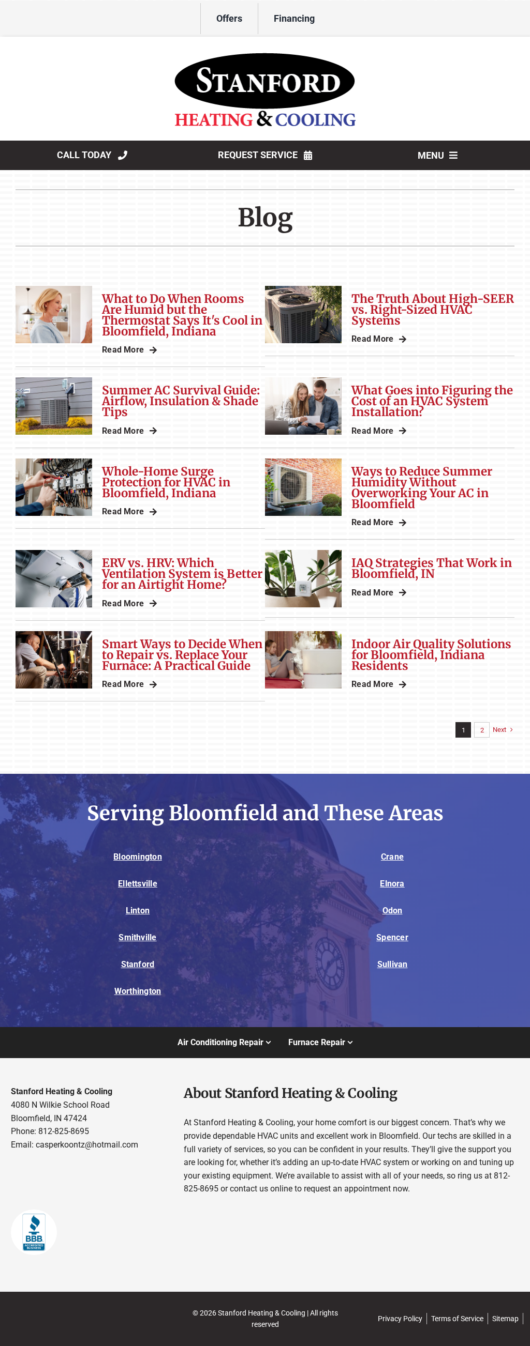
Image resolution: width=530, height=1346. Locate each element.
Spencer (392, 937)
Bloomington (137, 857)
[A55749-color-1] (265, 46)
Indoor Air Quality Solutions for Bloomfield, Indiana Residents (431, 655)
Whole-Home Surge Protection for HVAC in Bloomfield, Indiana (166, 482)
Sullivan (392, 964)
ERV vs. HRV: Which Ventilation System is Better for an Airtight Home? (182, 574)
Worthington (137, 991)
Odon (392, 910)
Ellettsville (137, 884)
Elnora (392, 884)
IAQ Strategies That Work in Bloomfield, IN (431, 568)
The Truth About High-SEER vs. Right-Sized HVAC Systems (432, 310)
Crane (392, 857)
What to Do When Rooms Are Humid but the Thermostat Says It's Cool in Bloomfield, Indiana (182, 315)
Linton (138, 910)
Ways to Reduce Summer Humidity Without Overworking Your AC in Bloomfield (421, 487)
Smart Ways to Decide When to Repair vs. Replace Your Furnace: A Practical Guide (182, 655)
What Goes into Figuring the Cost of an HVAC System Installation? (432, 401)
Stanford (138, 964)
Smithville (137, 937)
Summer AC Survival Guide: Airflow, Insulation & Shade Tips (181, 401)
